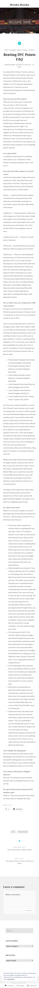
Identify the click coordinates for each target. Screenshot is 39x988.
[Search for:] (19, 931)
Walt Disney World (26, 50)
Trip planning (10, 50)
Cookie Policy (11, 979)
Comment (28, 910)
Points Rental (22, 832)
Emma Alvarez (17, 65)
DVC (13, 832)
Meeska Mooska (19, 4)
